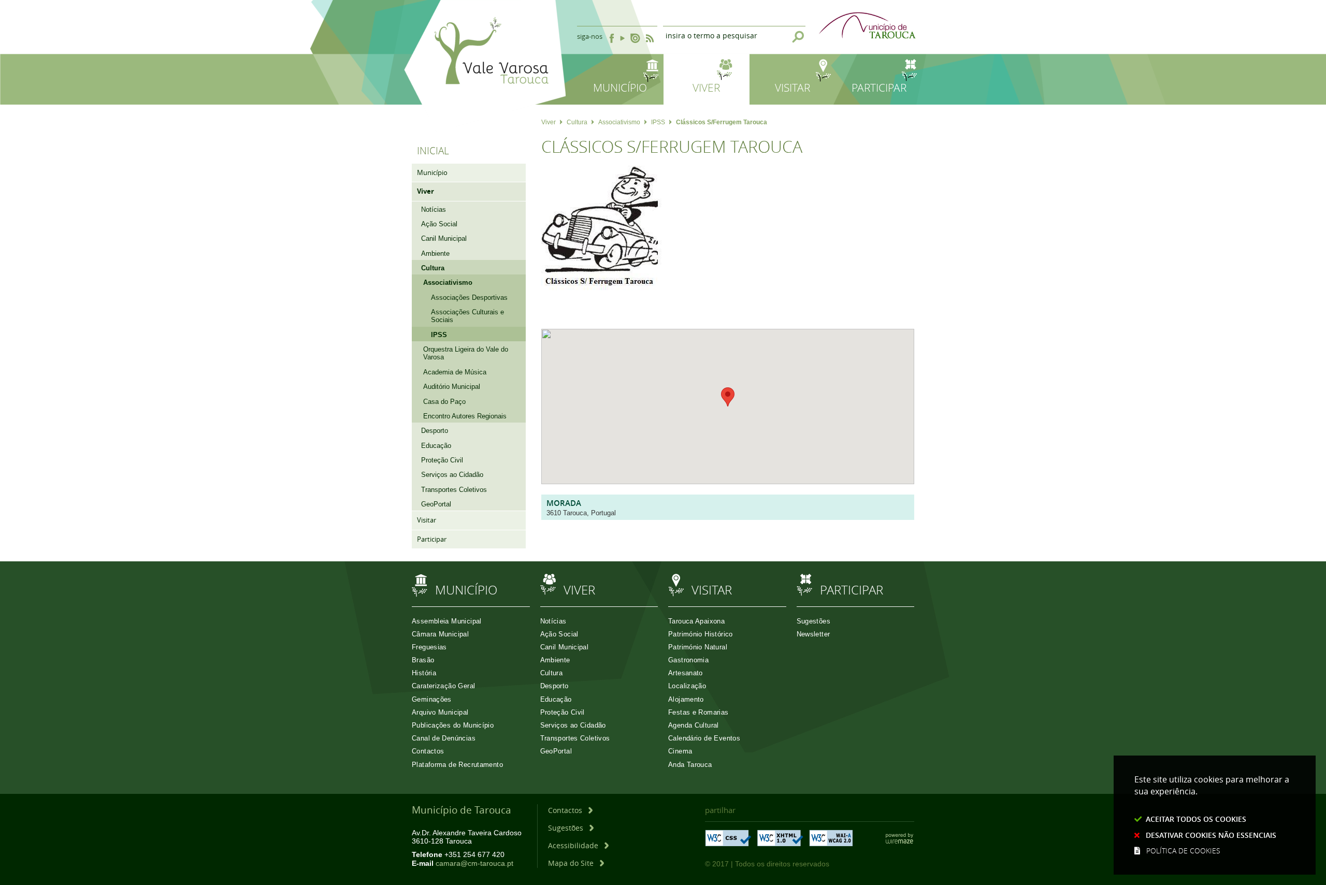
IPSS (658, 122)
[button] (727, 397)
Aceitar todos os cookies (1196, 819)
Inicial (433, 150)
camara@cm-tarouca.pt (474, 863)
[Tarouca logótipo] (485, 125)
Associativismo (619, 122)
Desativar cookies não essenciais (1211, 835)
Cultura (577, 122)
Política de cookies (1183, 850)
